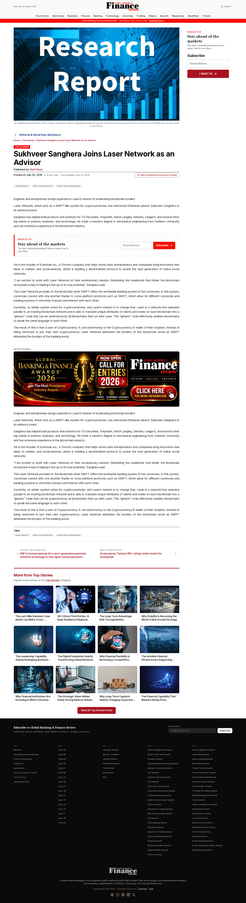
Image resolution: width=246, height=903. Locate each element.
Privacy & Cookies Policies (25, 773)
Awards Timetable (111, 754)
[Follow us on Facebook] (123, 894)
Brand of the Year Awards (159, 754)
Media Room (108, 773)
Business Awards (155, 759)
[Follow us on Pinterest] (112, 894)
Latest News (19, 768)
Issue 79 (62, 777)
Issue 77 (62, 786)
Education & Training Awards (160, 809)
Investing (128, 16)
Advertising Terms (22, 782)
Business (73, 16)
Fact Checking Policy (201, 832)
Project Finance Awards (202, 768)
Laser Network (21, 186)
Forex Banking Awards (157, 823)
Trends (206, 16)
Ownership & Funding (201, 814)
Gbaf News (36, 169)
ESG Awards (153, 818)
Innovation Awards (156, 827)
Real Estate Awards (200, 763)
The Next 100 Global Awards (204, 791)
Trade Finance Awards (202, 786)
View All (61, 823)
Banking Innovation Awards (159, 845)
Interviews (58, 16)
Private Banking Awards (202, 841)
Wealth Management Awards (204, 795)
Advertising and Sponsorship (26, 754)
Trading (140, 16)
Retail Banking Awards (202, 850)
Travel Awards (198, 800)
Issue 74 (62, 800)
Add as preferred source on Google (158, 175)
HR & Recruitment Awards (203, 782)
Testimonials (108, 768)
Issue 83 (62, 759)
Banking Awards (155, 841)
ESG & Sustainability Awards (160, 814)
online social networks (43, 186)
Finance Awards (155, 855)
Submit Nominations (111, 763)
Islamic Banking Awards (202, 759)
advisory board (26, 210)
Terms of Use (20, 777)
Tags (151, 889)
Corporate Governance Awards (161, 791)
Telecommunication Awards (204, 777)
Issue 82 (62, 763)
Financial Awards (199, 836)
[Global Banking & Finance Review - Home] (123, 6)
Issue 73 (62, 804)
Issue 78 (62, 782)
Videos (152, 16)
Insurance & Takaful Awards (160, 832)
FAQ (104, 777)
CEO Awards (153, 773)
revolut (85, 280)
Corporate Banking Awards (159, 795)
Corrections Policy (200, 818)
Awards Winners (110, 759)
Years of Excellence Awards (204, 804)
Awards (164, 16)
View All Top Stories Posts (96, 710)
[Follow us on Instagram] (117, 894)
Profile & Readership (23, 759)
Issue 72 (62, 809)
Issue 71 (61, 814)
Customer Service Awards (159, 777)
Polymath (106, 217)
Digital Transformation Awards (161, 800)
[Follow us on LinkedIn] (128, 894)
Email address (175, 726)
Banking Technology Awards (160, 768)
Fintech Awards (154, 804)
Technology (112, 16)
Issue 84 (62, 754)
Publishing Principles (201, 809)
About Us (18, 750)
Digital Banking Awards (158, 850)
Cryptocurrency (68, 327)
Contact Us (18, 763)
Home (17, 140)
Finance (85, 16)
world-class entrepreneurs (69, 186)
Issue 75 (62, 795)
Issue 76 (62, 791)
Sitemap (143, 889)
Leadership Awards (200, 754)
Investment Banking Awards (160, 836)
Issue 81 (61, 768)
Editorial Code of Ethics (202, 823)
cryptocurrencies (95, 205)
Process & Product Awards (204, 773)
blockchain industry (72, 226)
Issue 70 (62, 818)
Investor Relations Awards (203, 750)
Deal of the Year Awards (158, 786)
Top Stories (42, 16)
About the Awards (111, 750)
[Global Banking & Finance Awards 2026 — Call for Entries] (96, 379)
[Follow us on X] (133, 894)
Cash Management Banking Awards (163, 763)
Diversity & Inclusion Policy (204, 827)
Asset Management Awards (160, 750)
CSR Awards (153, 782)
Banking (98, 16)
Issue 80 (62, 773)
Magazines (178, 16)
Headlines (193, 16)
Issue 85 (62, 750)
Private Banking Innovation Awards (207, 845)
